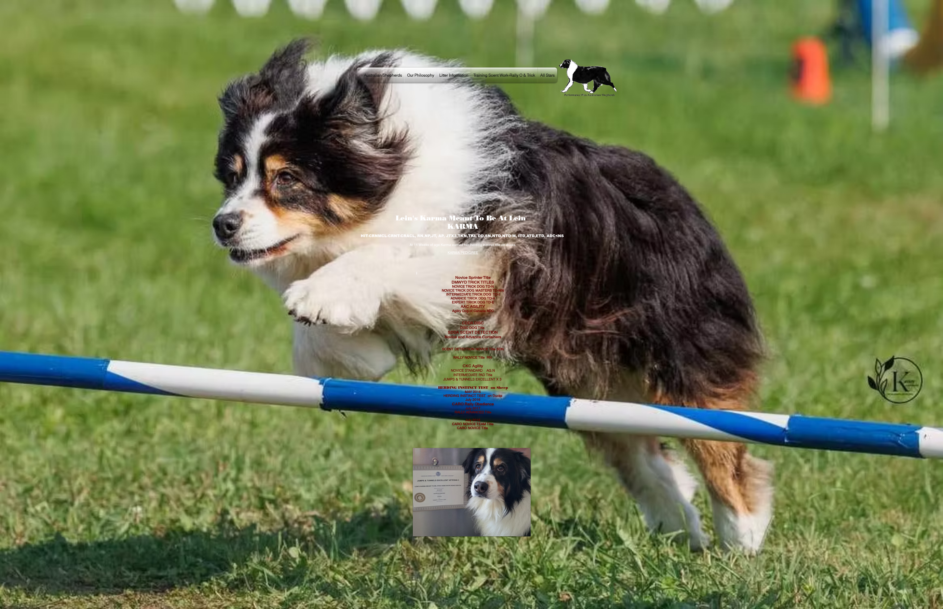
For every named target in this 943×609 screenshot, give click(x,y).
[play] (518, 532)
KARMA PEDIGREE (463, 253)
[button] (472, 492)
